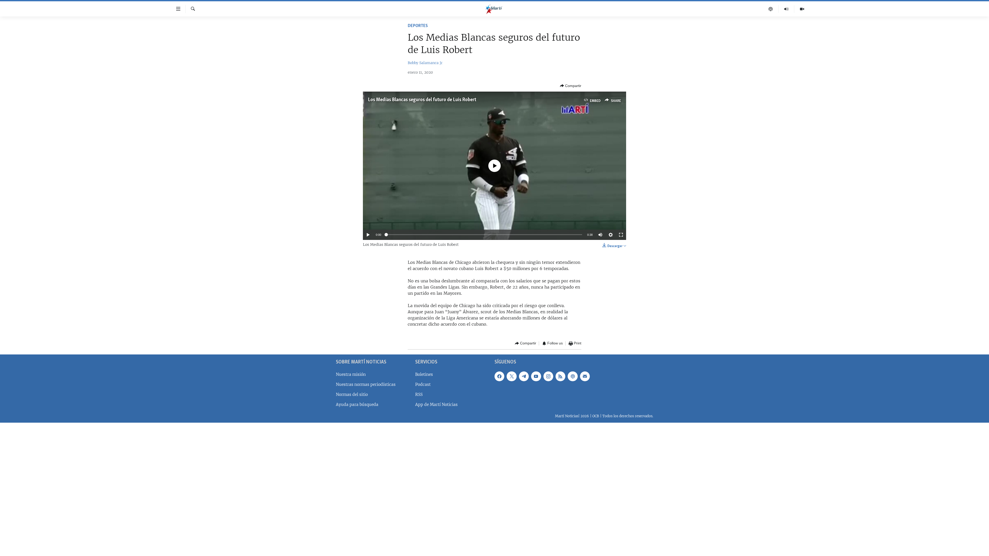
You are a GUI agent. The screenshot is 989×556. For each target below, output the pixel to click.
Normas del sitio (352, 394)
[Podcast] (771, 9)
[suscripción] (585, 376)
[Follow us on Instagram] (548, 376)
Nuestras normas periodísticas (366, 384)
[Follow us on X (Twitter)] (511, 376)
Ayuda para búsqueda (357, 404)
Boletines (424, 374)
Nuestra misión (351, 374)
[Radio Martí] (786, 9)
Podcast (423, 384)
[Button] (570, 86)
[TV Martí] (802, 9)
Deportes (418, 26)
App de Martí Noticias (436, 404)
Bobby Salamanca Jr (425, 62)
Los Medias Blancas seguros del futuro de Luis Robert (422, 100)
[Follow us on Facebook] (499, 376)
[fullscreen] (621, 235)
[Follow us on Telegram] (524, 376)
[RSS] (560, 376)
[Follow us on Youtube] (536, 376)
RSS (419, 394)
